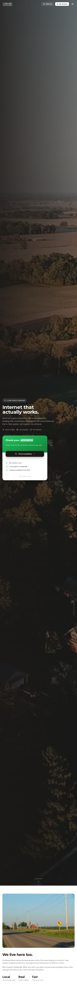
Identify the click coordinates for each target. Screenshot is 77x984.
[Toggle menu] (73, 4)
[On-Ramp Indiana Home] (7, 4)
